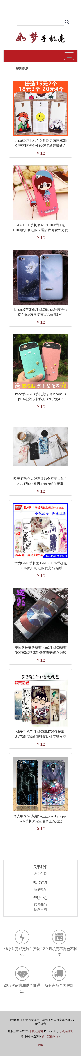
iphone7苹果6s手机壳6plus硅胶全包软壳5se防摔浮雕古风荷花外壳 (40, 312)
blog (56, 1036)
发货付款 (40, 873)
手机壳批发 (66, 1031)
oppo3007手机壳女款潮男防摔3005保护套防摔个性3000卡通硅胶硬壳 (41, 143)
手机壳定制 (36, 1031)
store (41, 1045)
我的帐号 (40, 889)
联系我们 (40, 905)
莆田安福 (47, 1036)
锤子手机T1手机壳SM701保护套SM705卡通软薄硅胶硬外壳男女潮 (40, 734)
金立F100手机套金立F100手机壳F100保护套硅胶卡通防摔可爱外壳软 (40, 227)
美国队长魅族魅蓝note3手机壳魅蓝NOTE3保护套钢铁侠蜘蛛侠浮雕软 (41, 650)
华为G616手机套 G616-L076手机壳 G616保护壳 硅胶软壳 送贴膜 (40, 565)
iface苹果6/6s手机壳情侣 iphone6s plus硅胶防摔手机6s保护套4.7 (40, 396)
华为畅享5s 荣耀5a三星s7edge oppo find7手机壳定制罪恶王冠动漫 (41, 818)
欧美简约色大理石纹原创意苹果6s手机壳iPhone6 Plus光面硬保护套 (41, 481)
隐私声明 (40, 910)
